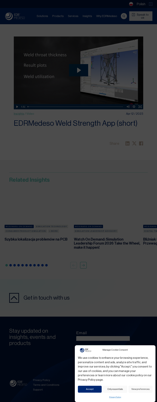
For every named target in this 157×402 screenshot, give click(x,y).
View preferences (140, 389)
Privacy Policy (115, 397)
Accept (90, 389)
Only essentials (115, 389)
